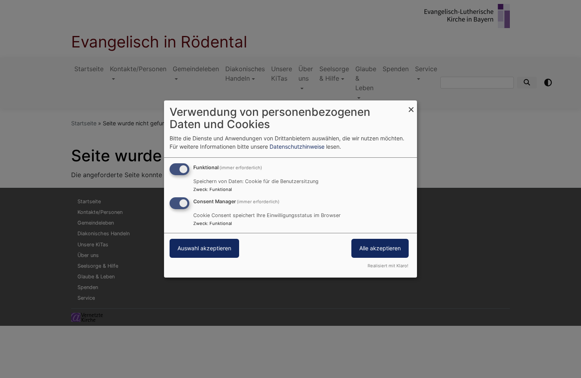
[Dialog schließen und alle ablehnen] (411, 105)
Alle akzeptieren (380, 248)
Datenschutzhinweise (297, 146)
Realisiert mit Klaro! (388, 265)
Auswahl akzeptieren (204, 248)
